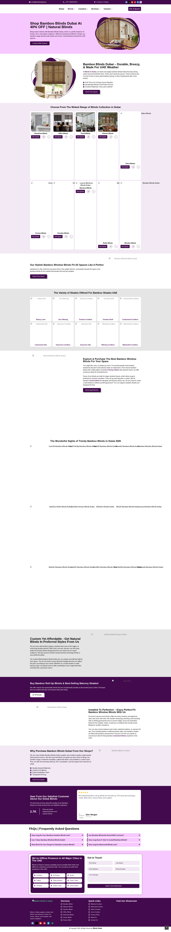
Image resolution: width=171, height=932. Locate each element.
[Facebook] (126, 2)
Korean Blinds (40, 233)
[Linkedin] (138, 2)
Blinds (70, 9)
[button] (35, 136)
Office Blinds (63, 133)
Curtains (82, 9)
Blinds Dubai (97, 928)
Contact (107, 9)
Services (95, 9)
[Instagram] (141, 2)
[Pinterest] (135, 2)
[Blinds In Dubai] (37, 8)
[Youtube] (132, 2)
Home (61, 9)
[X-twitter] (129, 2)
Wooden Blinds (130, 243)
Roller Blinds (108, 243)
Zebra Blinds (130, 163)
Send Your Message (113, 886)
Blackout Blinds (86, 188)
